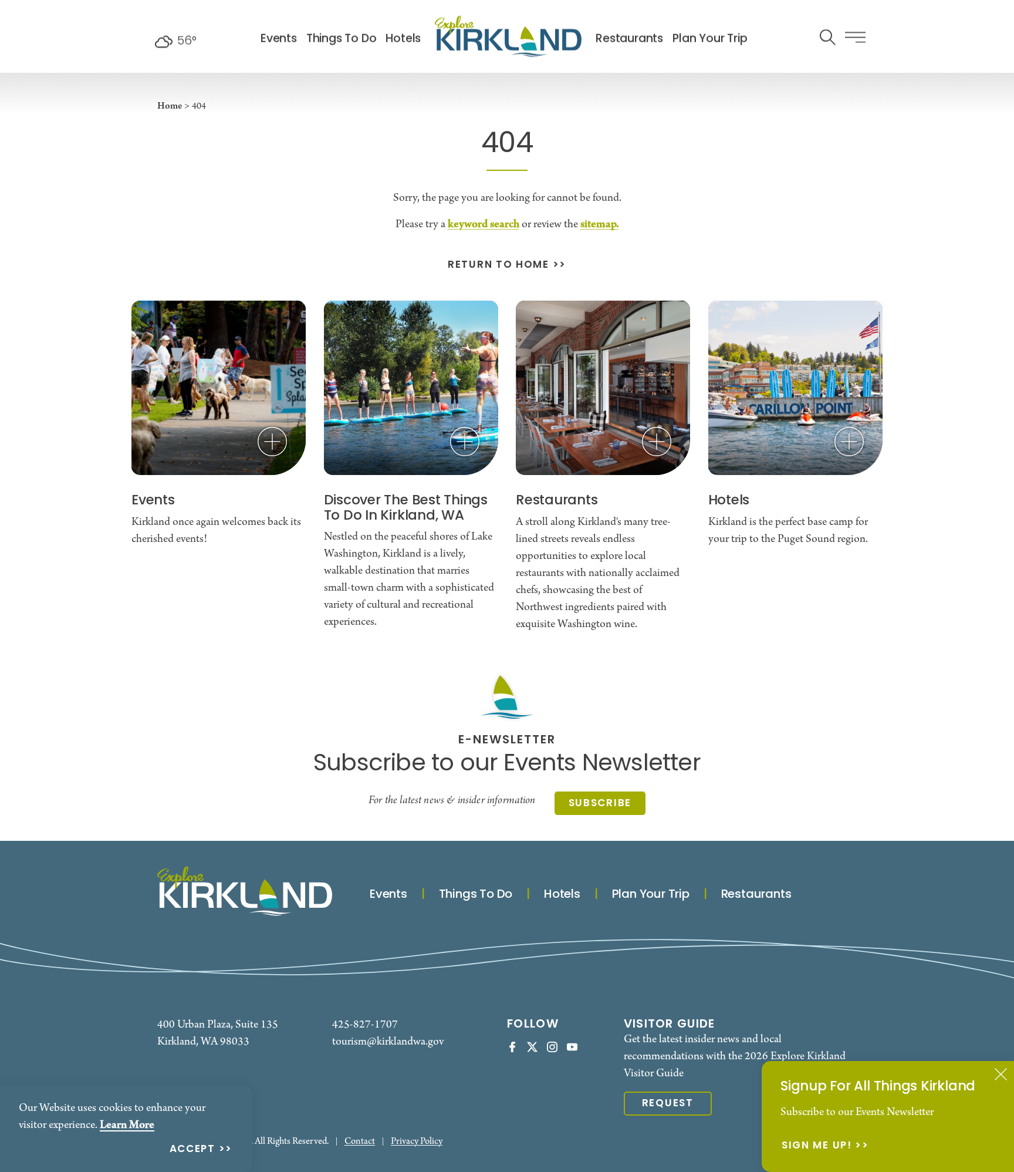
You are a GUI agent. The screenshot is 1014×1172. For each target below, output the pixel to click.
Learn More (127, 1125)
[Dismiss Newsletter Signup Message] (1001, 1074)
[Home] (508, 36)
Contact (359, 1141)
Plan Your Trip (709, 39)
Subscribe (600, 803)
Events (279, 39)
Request (668, 1103)
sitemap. (599, 224)
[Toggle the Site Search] (828, 36)
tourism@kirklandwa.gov (388, 1042)
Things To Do (341, 39)
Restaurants (629, 39)
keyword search (483, 224)
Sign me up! (817, 1146)
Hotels (403, 39)
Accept (192, 1150)
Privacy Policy (416, 1141)
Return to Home (498, 265)
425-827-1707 (365, 1025)
